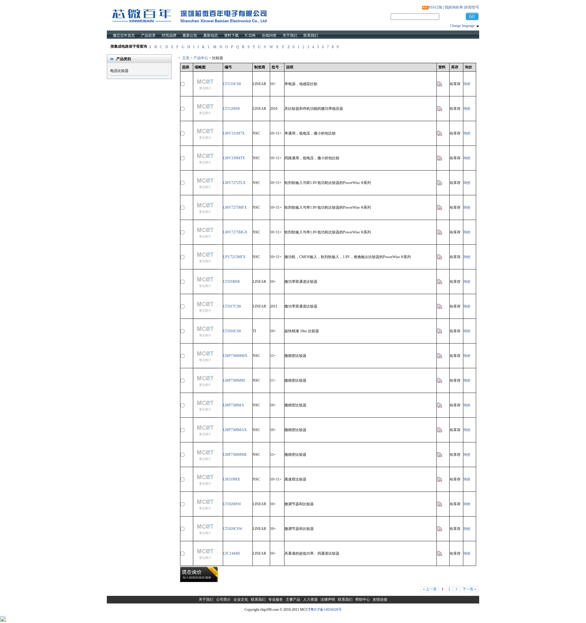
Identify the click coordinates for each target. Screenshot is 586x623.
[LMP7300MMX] (205, 367)
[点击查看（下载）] (439, 85)
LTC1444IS (231, 553)
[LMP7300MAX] (205, 441)
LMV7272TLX (234, 183)
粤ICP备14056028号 (326, 609)
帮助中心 (362, 599)
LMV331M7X (234, 133)
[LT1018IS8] (205, 292)
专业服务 (275, 599)
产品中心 (201, 58)
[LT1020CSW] (205, 540)
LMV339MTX (234, 158)
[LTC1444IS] (205, 564)
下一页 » (469, 589)
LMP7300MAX (235, 430)
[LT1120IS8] (205, 119)
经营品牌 (169, 35)
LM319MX (231, 479)
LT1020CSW (232, 529)
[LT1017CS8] (205, 317)
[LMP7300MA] (205, 416)
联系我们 (310, 35)
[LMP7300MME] (205, 465)
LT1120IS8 (231, 108)
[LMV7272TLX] (205, 194)
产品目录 (148, 35)
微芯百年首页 (124, 35)
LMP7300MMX (235, 356)
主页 (186, 58)
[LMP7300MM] (205, 391)
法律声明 (327, 599)
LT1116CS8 (232, 84)
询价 (467, 84)
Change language (462, 25)
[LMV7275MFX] (205, 218)
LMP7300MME (235, 454)
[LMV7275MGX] (205, 243)
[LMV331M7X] (205, 144)
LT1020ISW (232, 504)
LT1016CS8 (232, 331)
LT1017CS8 (232, 306)
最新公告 (190, 35)
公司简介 (223, 599)
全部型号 (472, 7)
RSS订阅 (435, 7)
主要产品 (293, 599)
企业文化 (240, 599)
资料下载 (231, 35)
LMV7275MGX (235, 232)
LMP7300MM (234, 380)
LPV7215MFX (234, 257)
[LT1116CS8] (205, 95)
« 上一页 (430, 589)
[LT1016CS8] (205, 342)
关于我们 (290, 35)
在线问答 (269, 35)
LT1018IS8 (231, 281)
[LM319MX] (205, 490)
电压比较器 (119, 71)
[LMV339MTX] (205, 169)
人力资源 (310, 599)
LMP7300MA (233, 405)
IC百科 (250, 35)
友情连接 (380, 599)
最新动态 (210, 35)
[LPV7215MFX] (205, 268)
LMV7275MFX (235, 207)
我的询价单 (454, 7)
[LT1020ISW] (205, 515)
